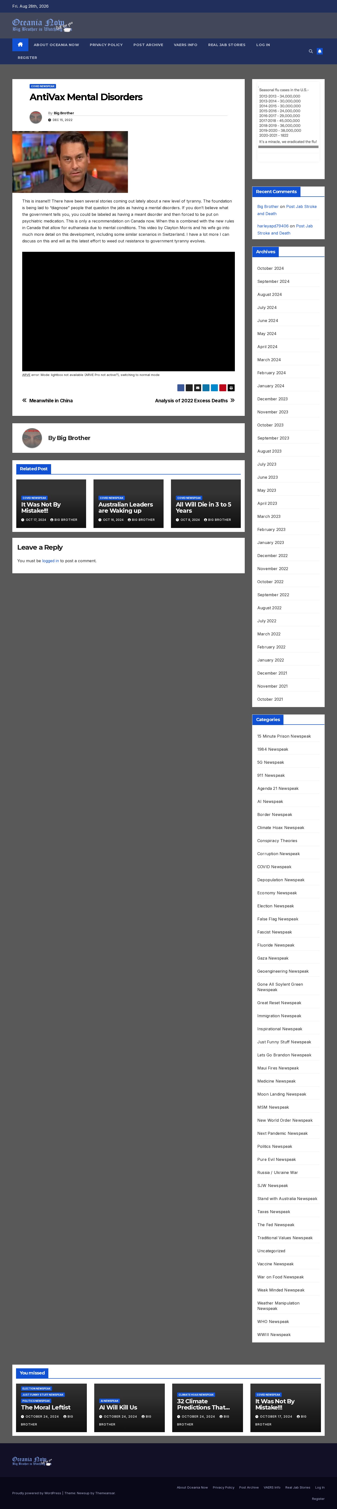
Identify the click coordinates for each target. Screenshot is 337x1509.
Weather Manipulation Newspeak (278, 1249)
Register (27, 57)
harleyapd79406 (273, 169)
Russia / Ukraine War (277, 1116)
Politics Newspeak (274, 1089)
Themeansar (105, 1436)
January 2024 (270, 329)
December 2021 (272, 616)
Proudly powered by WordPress (37, 1436)
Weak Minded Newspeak (280, 1233)
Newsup (83, 1436)
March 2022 (269, 577)
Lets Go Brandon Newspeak (284, 998)
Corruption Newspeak (278, 797)
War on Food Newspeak (280, 1220)
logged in (50, 560)
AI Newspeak (270, 745)
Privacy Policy (106, 45)
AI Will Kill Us (118, 1351)
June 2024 (267, 264)
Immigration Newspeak (279, 959)
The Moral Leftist (45, 1351)
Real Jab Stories (226, 45)
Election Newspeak (275, 849)
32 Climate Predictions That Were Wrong (201, 1351)
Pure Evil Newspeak (276, 1103)
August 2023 (269, 394)
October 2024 (270, 211)
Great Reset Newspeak (279, 946)
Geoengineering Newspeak (283, 914)
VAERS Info (185, 45)
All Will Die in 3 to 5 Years (203, 507)
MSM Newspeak (273, 1050)
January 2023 (270, 486)
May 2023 (266, 433)
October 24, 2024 (43, 1360)
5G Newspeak (270, 705)
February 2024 (271, 316)
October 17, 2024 (276, 1360)
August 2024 (269, 238)
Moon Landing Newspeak (281, 1037)
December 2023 (272, 342)
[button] (311, 51)
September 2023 (273, 381)
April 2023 (267, 446)
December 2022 (272, 499)
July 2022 (266, 564)
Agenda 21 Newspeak (278, 731)
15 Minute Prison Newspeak (284, 679)
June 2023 (267, 420)
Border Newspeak (274, 758)
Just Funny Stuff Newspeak (284, 985)
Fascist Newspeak (274, 875)
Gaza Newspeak (273, 901)
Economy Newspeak (277, 836)
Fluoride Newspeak (275, 888)
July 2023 (266, 407)
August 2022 (269, 551)
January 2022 (270, 603)
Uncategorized (271, 1194)
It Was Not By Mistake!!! (40, 507)
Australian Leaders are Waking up (125, 507)
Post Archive (148, 45)
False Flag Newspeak (277, 862)
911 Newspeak (271, 718)
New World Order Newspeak (285, 1063)
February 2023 (271, 473)
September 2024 (273, 224)
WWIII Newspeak (274, 1278)
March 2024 (269, 303)
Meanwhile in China (51, 401)
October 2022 (270, 525)
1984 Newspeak (272, 692)
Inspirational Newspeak (279, 972)
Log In (263, 45)
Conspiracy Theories (277, 784)
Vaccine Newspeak (275, 1207)
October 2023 (270, 368)
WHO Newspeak (273, 1265)
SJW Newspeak (272, 1129)
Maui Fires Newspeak (278, 1011)
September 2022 (273, 538)
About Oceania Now (56, 45)
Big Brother (64, 113)
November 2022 (272, 512)
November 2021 (272, 629)
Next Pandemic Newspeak (282, 1076)
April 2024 (267, 290)
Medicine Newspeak (276, 1024)
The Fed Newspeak (275, 1168)
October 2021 (270, 642)
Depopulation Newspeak (280, 823)
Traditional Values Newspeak (285, 1181)
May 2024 (267, 277)
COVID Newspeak (43, 86)
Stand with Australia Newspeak (287, 1142)
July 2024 (267, 251)
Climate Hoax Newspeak (280, 771)
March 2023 (269, 460)
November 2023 (272, 355)
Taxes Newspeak (273, 1155)
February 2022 (271, 590)
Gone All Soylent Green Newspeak (280, 930)
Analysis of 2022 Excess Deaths (191, 401)
